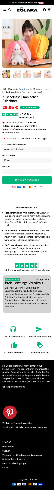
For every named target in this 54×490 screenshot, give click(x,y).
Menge (6, 166)
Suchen (6, 450)
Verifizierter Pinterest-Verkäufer (17, 423)
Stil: (14, 144)
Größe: (8, 155)
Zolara (35, 479)
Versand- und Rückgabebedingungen (22, 455)
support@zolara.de (15, 386)
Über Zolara (8, 446)
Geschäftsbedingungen (14, 463)
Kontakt (6, 467)
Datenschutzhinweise (13, 459)
